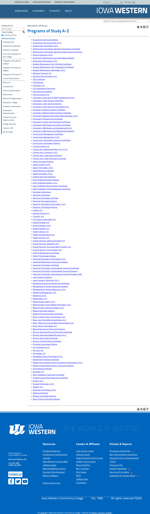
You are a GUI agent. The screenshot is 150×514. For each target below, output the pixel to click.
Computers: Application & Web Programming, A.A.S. (54, 98)
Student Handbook (118, 469)
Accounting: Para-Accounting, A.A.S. (47, 43)
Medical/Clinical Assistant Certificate (48, 314)
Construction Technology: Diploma (46, 143)
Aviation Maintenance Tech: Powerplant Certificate (53, 67)
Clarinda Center (83, 455)
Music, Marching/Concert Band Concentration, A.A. (53, 323)
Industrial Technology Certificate (46, 265)
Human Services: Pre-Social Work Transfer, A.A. (52, 247)
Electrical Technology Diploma (45, 201)
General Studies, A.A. (41, 223)
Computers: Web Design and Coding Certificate (51, 125)
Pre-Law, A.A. (38, 351)
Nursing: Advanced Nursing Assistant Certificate (52, 332)
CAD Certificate (39, 79)
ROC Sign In (129, 2)
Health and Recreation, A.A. (44, 235)
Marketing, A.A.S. (40, 296)
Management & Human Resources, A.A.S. (49, 290)
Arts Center (81, 472)
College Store (82, 479)
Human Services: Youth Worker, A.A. (47, 250)
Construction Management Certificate (48, 134)
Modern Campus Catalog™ (101, 513)
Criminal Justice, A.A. (41, 146)
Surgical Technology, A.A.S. (43, 384)
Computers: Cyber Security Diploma (47, 104)
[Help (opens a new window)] (147, 27)
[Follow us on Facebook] (11, 481)
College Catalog (49, 465)
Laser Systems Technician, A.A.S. (46, 280)
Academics (39, 11)
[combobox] (126, 21)
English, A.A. (38, 210)
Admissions (21, 11)
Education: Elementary (42, 192)
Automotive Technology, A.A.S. (45, 61)
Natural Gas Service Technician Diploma (49, 329)
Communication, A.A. (41, 95)
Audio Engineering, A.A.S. (43, 55)
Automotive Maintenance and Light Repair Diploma (53, 58)
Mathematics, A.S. (40, 299)
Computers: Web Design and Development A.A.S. (52, 128)
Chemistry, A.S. (39, 86)
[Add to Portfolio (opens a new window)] (138, 27)
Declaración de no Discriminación (124, 458)
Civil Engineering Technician (44, 89)
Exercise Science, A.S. (41, 213)
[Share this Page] (141, 27)
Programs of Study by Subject (12, 62)
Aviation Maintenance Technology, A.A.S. (49, 70)
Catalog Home (8, 42)
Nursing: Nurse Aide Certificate (45, 338)
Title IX (113, 462)
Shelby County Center (86, 462)
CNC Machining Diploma (42, 92)
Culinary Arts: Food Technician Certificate (49, 159)
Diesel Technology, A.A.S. (43, 174)
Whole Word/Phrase (10, 35)
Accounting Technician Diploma (45, 40)
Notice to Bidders (50, 476)
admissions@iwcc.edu (17, 459)
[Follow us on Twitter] (18, 481)
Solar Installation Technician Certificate (48, 375)
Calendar (47, 458)
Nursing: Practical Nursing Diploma (47, 341)
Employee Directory (51, 451)
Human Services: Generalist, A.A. (46, 244)
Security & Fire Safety (119, 472)
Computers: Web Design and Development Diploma (53, 131)
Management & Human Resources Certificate (51, 284)
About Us (6, 83)
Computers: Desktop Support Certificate (49, 110)
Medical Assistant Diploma (43, 311)
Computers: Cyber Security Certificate (48, 101)
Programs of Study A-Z (12, 75)
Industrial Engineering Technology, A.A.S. (49, 259)
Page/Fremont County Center (89, 458)
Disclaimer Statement (12, 46)
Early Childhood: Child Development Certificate (51, 189)
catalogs (43, 513)
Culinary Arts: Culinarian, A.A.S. (45, 153)
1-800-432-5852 (14, 465)
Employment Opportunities (55, 455)
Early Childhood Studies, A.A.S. (45, 183)
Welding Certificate (40, 393)
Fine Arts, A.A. (38, 217)
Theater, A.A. (38, 387)
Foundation (81, 483)
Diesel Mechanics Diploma (43, 171)
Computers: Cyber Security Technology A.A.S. (51, 107)
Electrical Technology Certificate (45, 198)
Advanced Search (8, 38)
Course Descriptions (11, 79)
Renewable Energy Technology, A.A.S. (48, 357)
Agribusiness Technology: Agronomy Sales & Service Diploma (57, 52)
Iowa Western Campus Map (55, 462)
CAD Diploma (38, 83)
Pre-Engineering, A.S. (41, 347)
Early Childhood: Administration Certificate (50, 186)
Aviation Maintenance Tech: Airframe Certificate (52, 64)
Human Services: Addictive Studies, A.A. (49, 241)
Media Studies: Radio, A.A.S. (44, 302)
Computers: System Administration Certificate (51, 122)
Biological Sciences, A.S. (42, 73)
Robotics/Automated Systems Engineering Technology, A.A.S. (58, 363)
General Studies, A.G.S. (42, 226)
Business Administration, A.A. (45, 76)
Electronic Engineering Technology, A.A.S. (49, 204)
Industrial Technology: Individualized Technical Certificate (56, 268)
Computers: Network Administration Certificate (52, 113)
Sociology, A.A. (38, 372)
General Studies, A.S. (41, 229)
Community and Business (64, 2)
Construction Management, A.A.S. (46, 137)
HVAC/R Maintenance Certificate (46, 253)
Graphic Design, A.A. (41, 232)
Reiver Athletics (83, 465)
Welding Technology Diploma (44, 396)
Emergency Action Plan (120, 451)
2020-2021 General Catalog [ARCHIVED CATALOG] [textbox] (120, 21)
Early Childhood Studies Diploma (46, 180)
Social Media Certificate (42, 369)
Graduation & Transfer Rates (122, 476)
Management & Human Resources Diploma (50, 287)
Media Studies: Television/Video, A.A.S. (48, 308)
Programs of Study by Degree (12, 69)
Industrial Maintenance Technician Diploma (50, 262)
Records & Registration (12, 99)
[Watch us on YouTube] (25, 481)
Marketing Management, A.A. (44, 293)
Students (54, 11)
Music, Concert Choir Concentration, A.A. (49, 317)
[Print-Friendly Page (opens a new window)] (144, 27)
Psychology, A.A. (39, 354)
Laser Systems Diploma (42, 277)
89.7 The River (82, 469)
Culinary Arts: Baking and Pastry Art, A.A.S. (50, 150)
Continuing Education (42, 2)
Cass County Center (85, 451)
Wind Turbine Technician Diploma (46, 399)
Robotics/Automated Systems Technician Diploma (53, 366)
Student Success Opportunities (10, 118)
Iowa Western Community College (122, 10)
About (68, 11)
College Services (9, 124)
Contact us (15, 474)
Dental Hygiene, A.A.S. (42, 165)
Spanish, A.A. (38, 381)
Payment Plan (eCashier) (54, 472)
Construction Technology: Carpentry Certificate (51, 140)
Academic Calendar (10, 50)
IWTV (78, 476)
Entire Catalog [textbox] (6, 29)
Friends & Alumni (22, 2)
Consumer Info (116, 465)
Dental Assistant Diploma (43, 162)
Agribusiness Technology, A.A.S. (45, 46)
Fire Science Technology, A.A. (44, 220)
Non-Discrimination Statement (124, 455)
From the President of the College (12, 55)
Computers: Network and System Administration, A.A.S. (55, 116)
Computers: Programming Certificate (47, 119)
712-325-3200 (13, 463)
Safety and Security (51, 483)
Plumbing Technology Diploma (45, 344)
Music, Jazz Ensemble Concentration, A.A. (49, 320)
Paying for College (10, 103)
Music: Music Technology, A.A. (45, 326)
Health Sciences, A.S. (41, 238)
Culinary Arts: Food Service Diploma (47, 156)
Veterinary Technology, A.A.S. (44, 390)
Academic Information (12, 107)
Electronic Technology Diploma (45, 207)
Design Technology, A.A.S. (43, 168)
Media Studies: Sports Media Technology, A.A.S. (52, 305)
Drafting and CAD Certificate (44, 177)
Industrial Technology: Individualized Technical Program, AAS (57, 274)
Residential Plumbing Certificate (46, 360)
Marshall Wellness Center (54, 469)
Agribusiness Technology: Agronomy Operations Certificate (56, 49)
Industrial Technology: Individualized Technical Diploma (55, 271)
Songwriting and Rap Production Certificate (50, 378)
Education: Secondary (41, 195)
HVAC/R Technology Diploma (44, 256)
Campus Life (8, 128)
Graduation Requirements (9, 112)
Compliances (8, 87)
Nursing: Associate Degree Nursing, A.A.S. (49, 335)
